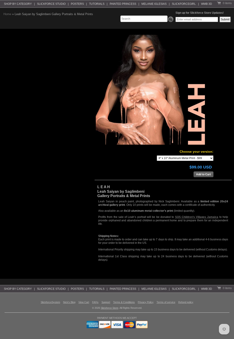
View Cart (83, 302)
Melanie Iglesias (154, 3)
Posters (77, 3)
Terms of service (166, 302)
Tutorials (96, 3)
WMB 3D (206, 3)
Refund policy (185, 302)
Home (7, 14)
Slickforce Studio (51, 3)
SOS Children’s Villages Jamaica (196, 217)
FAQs (95, 302)
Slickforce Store (109, 307)
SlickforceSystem (50, 302)
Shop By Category (18, 3)
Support (105, 302)
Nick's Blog (69, 302)
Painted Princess (123, 3)
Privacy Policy (146, 302)
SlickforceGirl (184, 3)
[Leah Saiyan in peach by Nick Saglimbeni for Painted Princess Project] (150, 90)
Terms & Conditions (124, 302)
